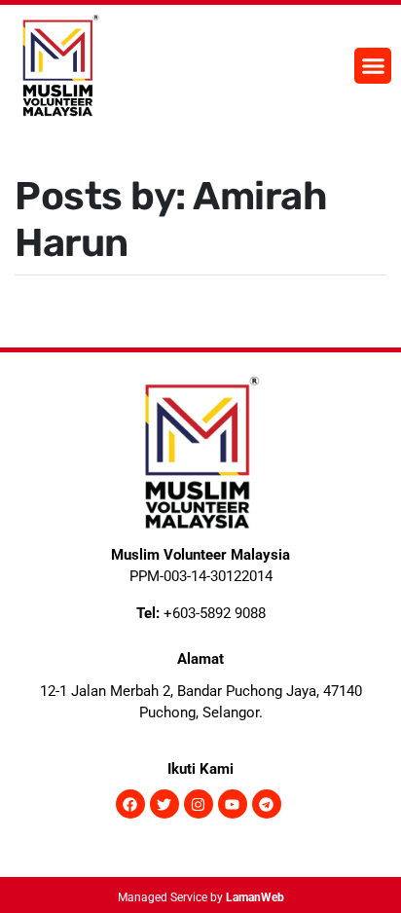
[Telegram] (266, 804)
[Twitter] (164, 804)
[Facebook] (130, 804)
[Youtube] (232, 804)
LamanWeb (255, 897)
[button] (372, 66)
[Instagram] (198, 804)
